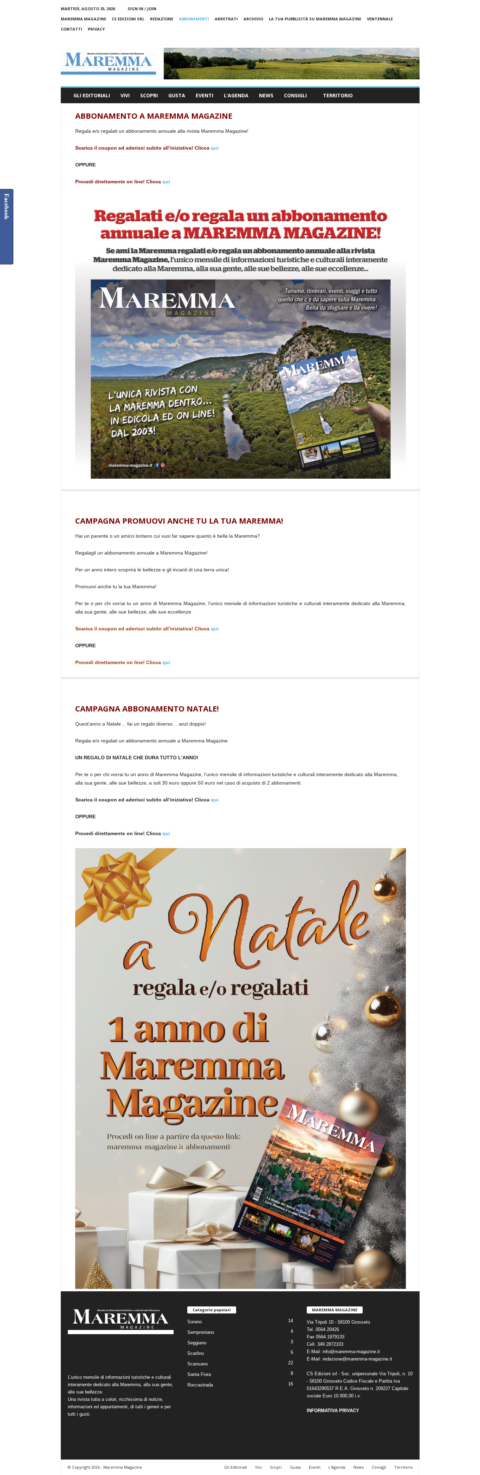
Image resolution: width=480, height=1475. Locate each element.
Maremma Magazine (83, 18)
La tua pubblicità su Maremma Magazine (315, 18)
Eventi (204, 95)
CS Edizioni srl (128, 18)
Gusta (176, 95)
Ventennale (380, 18)
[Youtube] (414, 39)
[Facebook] (381, 39)
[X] (403, 39)
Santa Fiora (199, 1374)
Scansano (197, 1363)
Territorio (338, 95)
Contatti (71, 29)
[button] (409, 95)
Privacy (96, 29)
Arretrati (226, 18)
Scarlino (195, 1353)
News (266, 95)
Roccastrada (200, 1385)
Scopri (149, 95)
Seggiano (196, 1342)
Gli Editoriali (91, 95)
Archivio (253, 18)
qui (215, 148)
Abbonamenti (194, 18)
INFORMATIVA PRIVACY (333, 1410)
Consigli (295, 95)
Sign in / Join (142, 8)
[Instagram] (392, 39)
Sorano (194, 1321)
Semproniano (200, 1332)
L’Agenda (236, 95)
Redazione (161, 18)
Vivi (125, 95)
